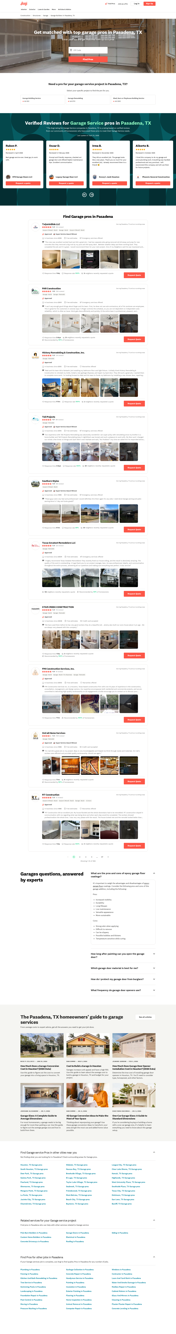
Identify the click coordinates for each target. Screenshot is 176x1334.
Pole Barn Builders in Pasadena (33, 1233)
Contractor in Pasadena (122, 1274)
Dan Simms (70, 1061)
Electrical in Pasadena (75, 1237)
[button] (51, 259)
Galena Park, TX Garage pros (33, 1178)
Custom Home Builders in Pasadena (35, 1237)
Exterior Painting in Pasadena (78, 1291)
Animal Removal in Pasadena (79, 1304)
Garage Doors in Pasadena (77, 1233)
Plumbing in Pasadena (30, 1269)
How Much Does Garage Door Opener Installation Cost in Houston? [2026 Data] (133, 1067)
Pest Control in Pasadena (31, 1300)
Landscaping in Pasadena (31, 1291)
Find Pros (88, 59)
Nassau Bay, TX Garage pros (78, 1169)
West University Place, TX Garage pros (128, 1182)
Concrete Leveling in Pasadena (125, 1308)
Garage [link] (45, 15)
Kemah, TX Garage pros (122, 1173)
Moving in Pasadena (29, 1304)
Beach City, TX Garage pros (78, 1199)
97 (102, 857)
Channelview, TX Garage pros (33, 1204)
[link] (8, 177)
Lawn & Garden (43, 9)
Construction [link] (25, 15)
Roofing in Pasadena (75, 1241)
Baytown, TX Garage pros (77, 1204)
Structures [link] (37, 15)
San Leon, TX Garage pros (123, 1199)
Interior (24, 9)
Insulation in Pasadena (76, 1287)
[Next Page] (108, 856)
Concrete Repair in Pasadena (78, 1274)
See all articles (145, 1017)
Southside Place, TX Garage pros (126, 1186)
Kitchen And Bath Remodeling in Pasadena (38, 1278)
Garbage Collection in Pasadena (80, 1269)
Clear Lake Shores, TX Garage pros (127, 1169)
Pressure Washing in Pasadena (33, 1308)
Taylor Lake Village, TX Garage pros (81, 1182)
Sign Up (149, 3)
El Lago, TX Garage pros (76, 1178)
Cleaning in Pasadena (121, 1300)
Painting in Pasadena (75, 1282)
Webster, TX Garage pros (77, 1165)
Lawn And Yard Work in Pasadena (126, 1278)
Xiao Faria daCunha (121, 1111)
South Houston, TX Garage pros (34, 1169)
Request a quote (23, 183)
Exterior (32, 9)
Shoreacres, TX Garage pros (32, 1186)
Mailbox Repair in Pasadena (124, 1287)
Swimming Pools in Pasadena (33, 1287)
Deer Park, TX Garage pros (31, 1173)
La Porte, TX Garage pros (31, 1195)
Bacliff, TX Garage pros (122, 1204)
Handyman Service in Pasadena (79, 1278)
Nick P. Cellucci (27, 1061)
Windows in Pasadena (121, 1269)
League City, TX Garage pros (124, 1165)
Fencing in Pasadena (29, 1274)
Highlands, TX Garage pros (123, 1178)
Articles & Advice (64, 9)
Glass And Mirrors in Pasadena (125, 1295)
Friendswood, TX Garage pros (79, 1191)
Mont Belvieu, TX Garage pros (79, 1195)
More (54, 9)
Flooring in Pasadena (75, 1295)
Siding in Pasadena (120, 1233)
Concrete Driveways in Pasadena (34, 1241)
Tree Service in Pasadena (31, 1282)
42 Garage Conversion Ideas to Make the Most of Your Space (87, 1117)
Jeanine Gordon (119, 1061)
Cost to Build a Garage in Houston (83, 1066)
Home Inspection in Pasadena (79, 1300)
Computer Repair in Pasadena (79, 1308)
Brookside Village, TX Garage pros (81, 1173)
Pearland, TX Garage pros (31, 1182)
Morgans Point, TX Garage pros (34, 1191)
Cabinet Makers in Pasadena (124, 1291)
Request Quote (134, 275)
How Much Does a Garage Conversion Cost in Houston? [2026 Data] (39, 1067)
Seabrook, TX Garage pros (77, 1186)
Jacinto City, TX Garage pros (32, 1199)
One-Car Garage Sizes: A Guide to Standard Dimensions (129, 1117)
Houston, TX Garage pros (31, 1165)
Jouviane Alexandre (29, 1111)
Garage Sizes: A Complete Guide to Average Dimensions (38, 1117)
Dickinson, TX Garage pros (123, 1195)
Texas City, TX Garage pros (123, 1191)
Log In (136, 3)
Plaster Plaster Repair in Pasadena (127, 1304)
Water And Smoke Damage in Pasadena (129, 1282)
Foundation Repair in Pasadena (33, 1295)
